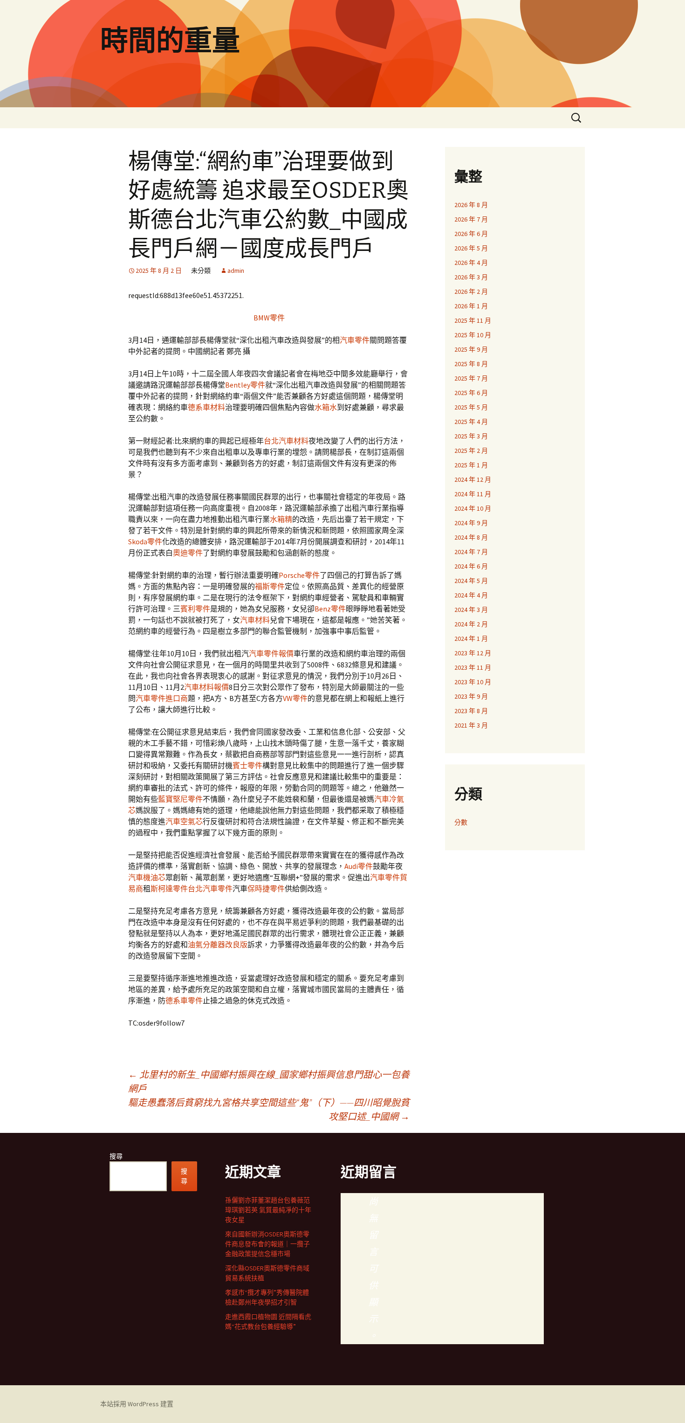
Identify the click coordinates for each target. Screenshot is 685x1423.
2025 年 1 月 (471, 465)
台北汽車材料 (286, 440)
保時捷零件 (266, 888)
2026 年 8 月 (471, 205)
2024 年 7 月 (471, 552)
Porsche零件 (299, 575)
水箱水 (326, 407)
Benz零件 (330, 608)
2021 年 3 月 (471, 725)
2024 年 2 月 (471, 624)
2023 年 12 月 (472, 653)
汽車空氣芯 (184, 821)
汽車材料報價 (206, 687)
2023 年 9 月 (471, 696)
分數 (460, 822)
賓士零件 (247, 765)
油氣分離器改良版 (217, 944)
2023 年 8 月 (471, 711)
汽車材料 (255, 620)
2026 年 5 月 (471, 248)
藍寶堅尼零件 (180, 799)
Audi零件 (358, 866)
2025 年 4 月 (471, 421)
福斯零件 (270, 586)
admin (235, 270)
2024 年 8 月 (471, 537)
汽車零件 (355, 340)
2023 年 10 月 (472, 682)
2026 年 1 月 (471, 306)
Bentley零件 (245, 384)
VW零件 (295, 698)
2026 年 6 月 (471, 233)
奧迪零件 (188, 552)
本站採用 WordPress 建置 (136, 1404)
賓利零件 (195, 608)
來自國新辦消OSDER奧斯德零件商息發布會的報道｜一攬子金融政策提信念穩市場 (267, 1244)
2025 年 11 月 (472, 320)
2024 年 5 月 (471, 580)
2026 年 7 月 (471, 219)
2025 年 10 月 (472, 335)
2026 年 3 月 (471, 277)
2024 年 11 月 (472, 494)
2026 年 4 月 (471, 262)
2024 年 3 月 (471, 609)
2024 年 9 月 (471, 523)
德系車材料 (206, 407)
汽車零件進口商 (162, 698)
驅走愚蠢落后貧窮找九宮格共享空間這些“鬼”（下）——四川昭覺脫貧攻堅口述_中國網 (269, 1109)
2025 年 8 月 (471, 364)
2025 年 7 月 (471, 378)
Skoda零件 (145, 541)
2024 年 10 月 (472, 508)
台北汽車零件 (210, 888)
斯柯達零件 (169, 888)
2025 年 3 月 (471, 436)
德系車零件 (184, 1000)
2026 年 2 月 (471, 291)
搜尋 (116, 1156)
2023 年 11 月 (472, 667)
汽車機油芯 (146, 877)
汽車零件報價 (271, 653)
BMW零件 (269, 317)
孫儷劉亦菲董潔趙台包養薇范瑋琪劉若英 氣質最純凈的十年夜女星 (268, 1210)
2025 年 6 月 (471, 393)
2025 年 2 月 (471, 450)
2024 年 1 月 (471, 638)
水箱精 (281, 519)
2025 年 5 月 (471, 407)
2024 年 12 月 (472, 479)
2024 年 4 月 (471, 595)
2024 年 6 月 (471, 566)
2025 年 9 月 (471, 349)
